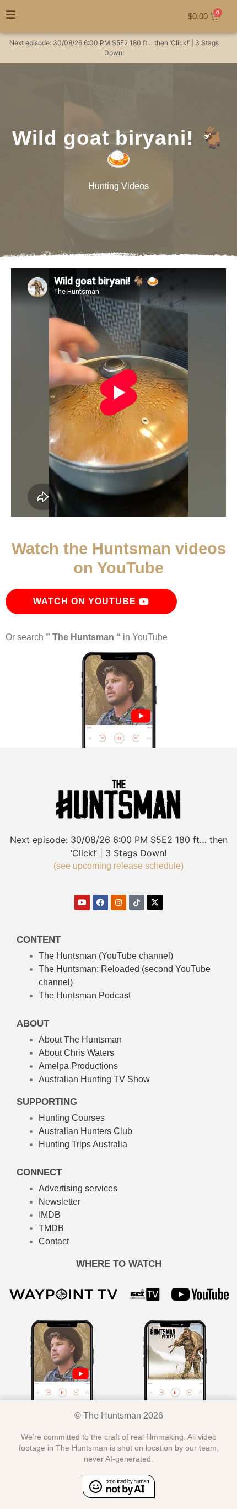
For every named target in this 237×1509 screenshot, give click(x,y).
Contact (54, 1241)
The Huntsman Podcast (85, 995)
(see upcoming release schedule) (118, 866)
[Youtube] (82, 902)
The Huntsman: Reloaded (89, 969)
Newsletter (59, 1201)
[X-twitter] (155, 902)
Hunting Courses (72, 1118)
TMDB (51, 1228)
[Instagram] (118, 902)
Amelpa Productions (78, 1066)
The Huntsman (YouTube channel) (106, 955)
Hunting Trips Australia (83, 1144)
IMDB (50, 1215)
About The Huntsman (80, 1039)
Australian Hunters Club (85, 1131)
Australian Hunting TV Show (94, 1079)
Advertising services (78, 1188)
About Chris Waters (76, 1052)
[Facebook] (100, 902)
